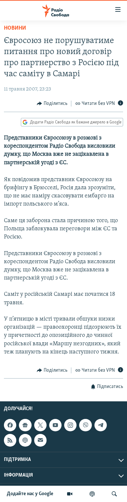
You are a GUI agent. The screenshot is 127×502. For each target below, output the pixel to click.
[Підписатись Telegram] (100, 425)
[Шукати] (114, 494)
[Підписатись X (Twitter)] (40, 425)
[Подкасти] (92, 494)
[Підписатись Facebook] (10, 425)
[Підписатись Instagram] (70, 425)
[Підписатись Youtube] (55, 425)
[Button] (52, 103)
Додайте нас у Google (30, 493)
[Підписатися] (40, 440)
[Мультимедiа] (69, 494)
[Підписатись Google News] (25, 425)
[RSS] (10, 440)
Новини (15, 28)
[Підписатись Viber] (85, 425)
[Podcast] (25, 440)
